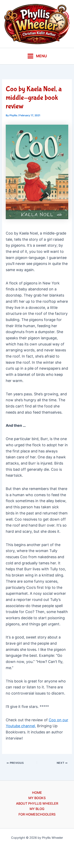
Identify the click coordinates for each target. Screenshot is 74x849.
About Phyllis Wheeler (37, 803)
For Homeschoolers (37, 814)
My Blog (37, 809)
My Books (37, 798)
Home (37, 792)
